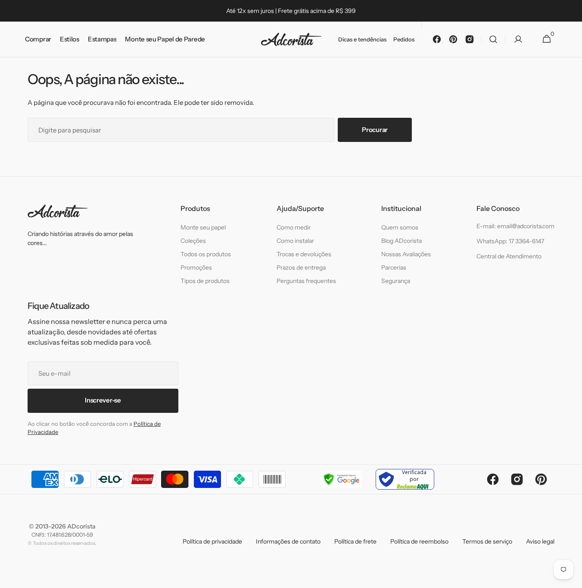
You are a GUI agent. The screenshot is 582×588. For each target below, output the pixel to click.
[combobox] (181, 130)
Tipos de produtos (205, 281)
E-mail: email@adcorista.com (515, 226)
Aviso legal (540, 541)
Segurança (395, 281)
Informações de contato (288, 541)
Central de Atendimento (509, 256)
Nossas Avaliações (406, 254)
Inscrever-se (103, 400)
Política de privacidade (212, 541)
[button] (493, 39)
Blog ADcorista (401, 241)
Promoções (196, 267)
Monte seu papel (203, 227)
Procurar (375, 130)
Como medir (294, 227)
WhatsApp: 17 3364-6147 (510, 241)
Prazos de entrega (301, 267)
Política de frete (355, 541)
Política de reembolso (419, 541)
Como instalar (295, 241)
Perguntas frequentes (306, 281)
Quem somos (399, 227)
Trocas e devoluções (304, 254)
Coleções (193, 241)
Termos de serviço (487, 541)
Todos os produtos (206, 254)
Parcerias (393, 267)
